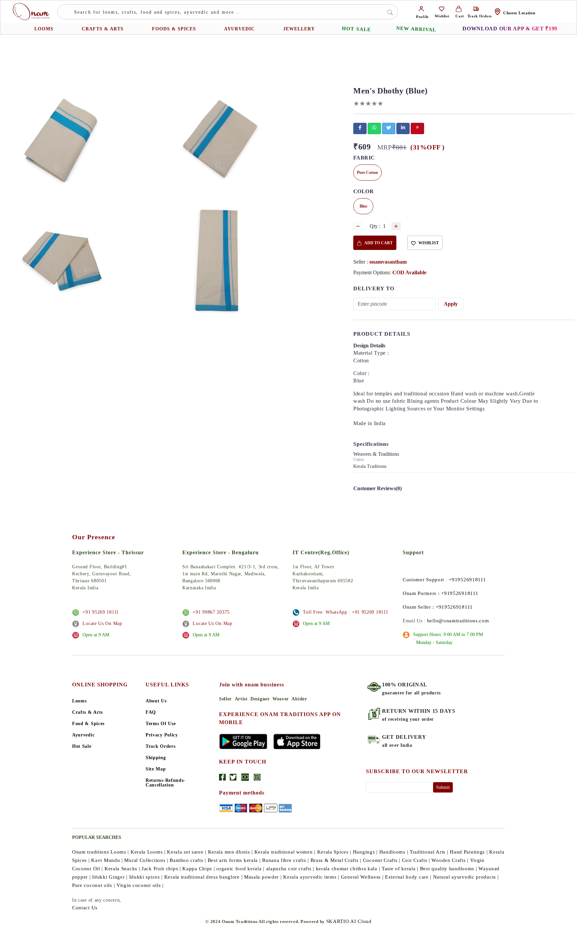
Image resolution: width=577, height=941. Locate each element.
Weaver (280, 698)
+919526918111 (467, 579)
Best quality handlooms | (448, 868)
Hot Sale (81, 746)
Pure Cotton (367, 172)
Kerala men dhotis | (230, 852)
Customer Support (423, 579)
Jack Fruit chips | (161, 868)
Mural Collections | (146, 860)
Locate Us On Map (102, 623)
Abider (299, 698)
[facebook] (360, 127)
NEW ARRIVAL (416, 29)
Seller (225, 698)
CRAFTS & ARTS (103, 28)
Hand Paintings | (469, 852)
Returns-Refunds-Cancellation (165, 783)
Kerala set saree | (186, 852)
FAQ (151, 712)
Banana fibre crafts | (285, 860)
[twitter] (388, 127)
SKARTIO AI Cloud (349, 921)
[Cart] (458, 8)
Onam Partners (419, 593)
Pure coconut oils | (93, 885)
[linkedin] (403, 127)
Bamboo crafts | (188, 860)
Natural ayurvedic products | (466, 877)
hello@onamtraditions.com (458, 620)
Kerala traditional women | (285, 852)
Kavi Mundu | (107, 860)
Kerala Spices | (334, 852)
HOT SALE (356, 29)
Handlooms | (393, 852)
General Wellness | (362, 877)
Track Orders (160, 746)
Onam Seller (417, 607)
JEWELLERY (299, 28)
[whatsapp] (374, 127)
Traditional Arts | (429, 852)
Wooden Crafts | (449, 860)
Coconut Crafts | (381, 860)
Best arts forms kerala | (234, 860)
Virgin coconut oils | (140, 885)
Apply (451, 304)
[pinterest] (417, 127)
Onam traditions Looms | (100, 852)
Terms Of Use (161, 723)
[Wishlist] (441, 8)
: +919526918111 (458, 593)
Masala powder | (263, 877)
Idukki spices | (146, 877)
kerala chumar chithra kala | (348, 868)
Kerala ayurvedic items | (311, 877)
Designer (260, 698)
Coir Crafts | (416, 860)
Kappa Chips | (198, 868)
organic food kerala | (240, 868)
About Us (156, 701)
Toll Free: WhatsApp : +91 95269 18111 (345, 612)
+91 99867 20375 (211, 612)
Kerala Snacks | (122, 868)
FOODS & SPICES (174, 28)
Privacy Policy (162, 735)
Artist (241, 698)
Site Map (156, 769)
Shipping (156, 757)
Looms (79, 701)
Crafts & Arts (87, 712)
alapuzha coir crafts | (290, 868)
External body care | (408, 877)
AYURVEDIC (239, 28)
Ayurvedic (83, 735)
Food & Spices (88, 723)
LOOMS (43, 28)
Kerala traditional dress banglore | (203, 877)
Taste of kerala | (400, 868)
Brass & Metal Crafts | (336, 860)
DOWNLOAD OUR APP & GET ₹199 (509, 28)
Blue (363, 206)
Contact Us (85, 907)
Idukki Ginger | (110, 877)
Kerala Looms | (148, 852)
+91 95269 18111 (100, 612)
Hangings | (365, 852)
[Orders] (476, 8)
